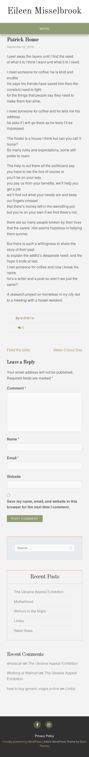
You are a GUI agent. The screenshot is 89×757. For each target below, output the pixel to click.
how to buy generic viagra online (33, 688)
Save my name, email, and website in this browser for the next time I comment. (42, 504)
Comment (16, 388)
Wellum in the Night (30, 611)
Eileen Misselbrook (44, 11)
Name (13, 439)
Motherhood (23, 601)
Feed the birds (18, 349)
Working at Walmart (22, 672)
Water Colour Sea (67, 349)
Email (13, 457)
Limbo (19, 620)
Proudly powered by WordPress (22, 741)
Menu (44, 28)
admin (27, 317)
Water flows (23, 630)
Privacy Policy (44, 736)
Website (14, 476)
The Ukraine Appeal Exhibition (39, 591)
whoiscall (14, 663)
